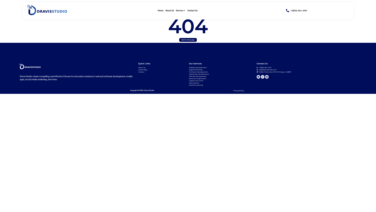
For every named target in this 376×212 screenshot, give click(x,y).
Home (161, 10)
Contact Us (192, 10)
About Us (169, 10)
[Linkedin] (267, 77)
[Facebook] (258, 77)
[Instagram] (262, 77)
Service (179, 10)
